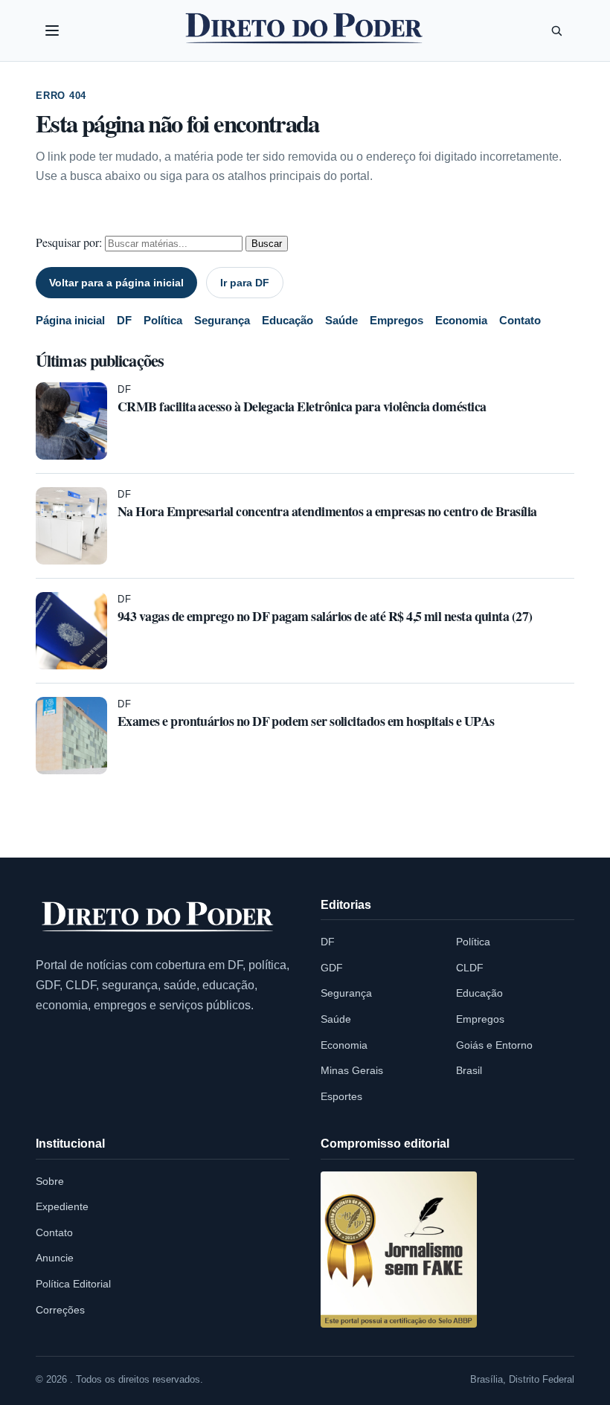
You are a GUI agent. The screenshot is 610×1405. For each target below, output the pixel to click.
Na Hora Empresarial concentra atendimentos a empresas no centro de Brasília (327, 511)
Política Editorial (73, 1284)
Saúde (341, 320)
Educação (287, 320)
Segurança (222, 320)
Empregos (396, 320)
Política (163, 320)
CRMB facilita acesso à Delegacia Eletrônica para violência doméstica (302, 406)
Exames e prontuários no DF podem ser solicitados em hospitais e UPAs (306, 720)
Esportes (341, 1096)
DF (124, 320)
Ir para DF (244, 283)
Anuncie (55, 1258)
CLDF (470, 968)
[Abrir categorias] (52, 30)
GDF (332, 968)
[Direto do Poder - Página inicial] (158, 917)
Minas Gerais (352, 1070)
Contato (520, 320)
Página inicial (70, 320)
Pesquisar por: (69, 242)
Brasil (469, 1070)
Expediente (62, 1206)
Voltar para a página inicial (116, 283)
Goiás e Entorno (494, 1045)
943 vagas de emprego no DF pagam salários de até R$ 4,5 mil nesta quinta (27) (325, 616)
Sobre (50, 1181)
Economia (461, 320)
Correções (60, 1310)
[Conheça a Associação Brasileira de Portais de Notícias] (399, 1249)
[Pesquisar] (556, 30)
